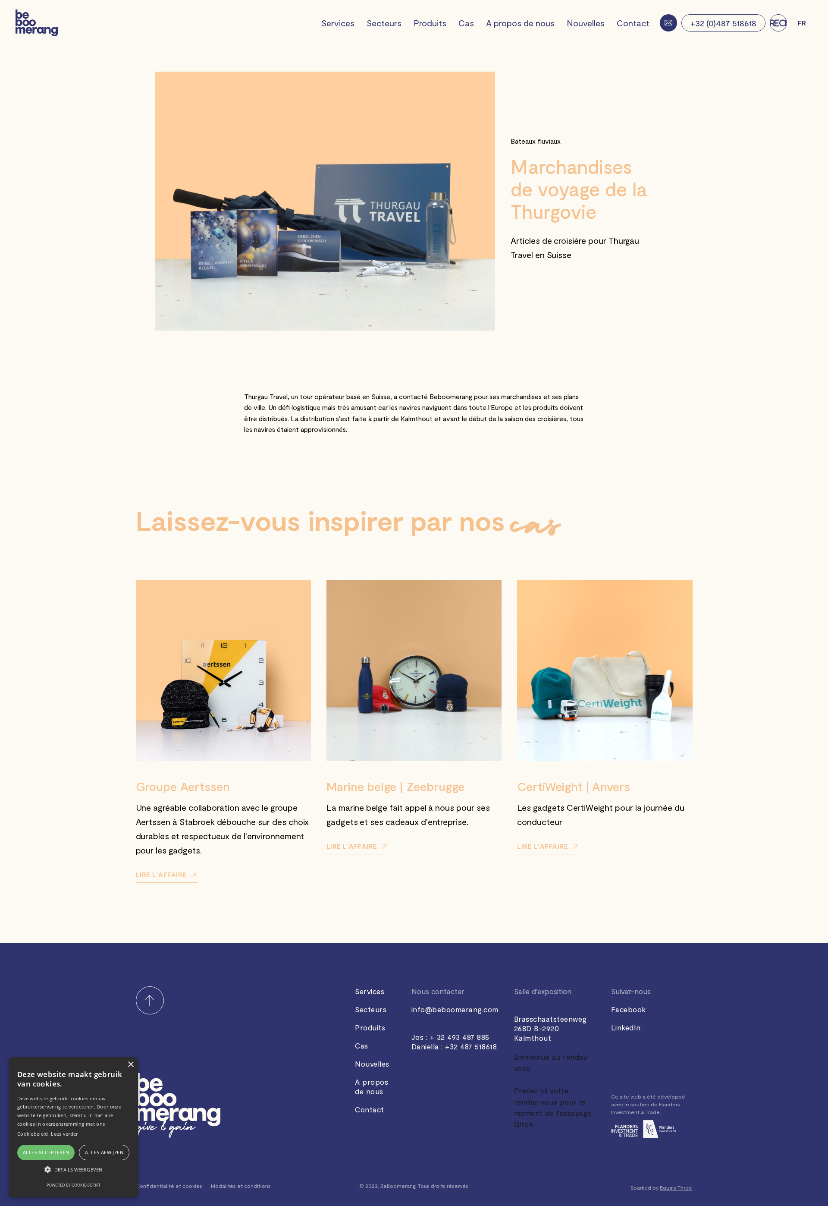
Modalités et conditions (241, 1186)
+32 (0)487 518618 (723, 23)
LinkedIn (626, 1027)
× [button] (130, 1064)
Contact (633, 23)
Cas (466, 23)
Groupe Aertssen (183, 786)
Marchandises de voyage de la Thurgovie (579, 189)
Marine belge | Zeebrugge (395, 786)
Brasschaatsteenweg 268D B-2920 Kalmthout (550, 1028)
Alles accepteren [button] (46, 1152)
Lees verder (64, 1133)
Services (337, 23)
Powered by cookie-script (73, 1185)
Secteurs (384, 23)
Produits (430, 23)
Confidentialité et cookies (169, 1186)
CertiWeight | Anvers (573, 786)
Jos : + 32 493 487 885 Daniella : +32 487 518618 (454, 1042)
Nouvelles (586, 23)
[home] (37, 22)
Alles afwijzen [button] (104, 1152)
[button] (801, 23)
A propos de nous (520, 23)
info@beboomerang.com (455, 1009)
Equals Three (676, 1187)
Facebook (628, 1009)
